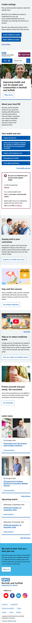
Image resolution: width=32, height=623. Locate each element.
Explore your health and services (14, 259)
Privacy (19, 608)
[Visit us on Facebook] (12, 595)
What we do (9, 95)
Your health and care (23, 168)
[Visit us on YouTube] (6, 595)
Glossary (18, 612)
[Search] (28, 61)
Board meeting (8, 514)
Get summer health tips (11, 304)
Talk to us (6, 569)
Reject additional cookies (11, 39)
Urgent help (26, 54)
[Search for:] (20, 61)
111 (8, 194)
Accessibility (14, 604)
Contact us (5, 604)
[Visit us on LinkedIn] (18, 595)
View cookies (6, 44)
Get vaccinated (8, 403)
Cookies (4, 612)
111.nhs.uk (18, 205)
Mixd (14, 621)
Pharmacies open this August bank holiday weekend (15, 444)
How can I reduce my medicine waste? (15, 357)
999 (8, 187)
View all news (25, 496)
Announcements (9, 450)
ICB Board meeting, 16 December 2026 (12, 526)
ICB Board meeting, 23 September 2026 (12, 509)
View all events (25, 538)
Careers (11, 612)
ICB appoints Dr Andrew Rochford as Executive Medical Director (16, 483)
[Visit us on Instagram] (24, 595)
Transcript (26, 332)
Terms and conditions (8, 608)
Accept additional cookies (11, 35)
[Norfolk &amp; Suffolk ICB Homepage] (8, 54)
